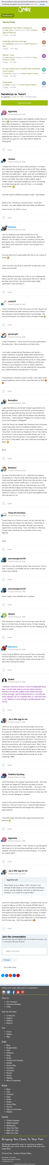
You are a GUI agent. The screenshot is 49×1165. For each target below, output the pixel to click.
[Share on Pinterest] (18, 975)
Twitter (8, 992)
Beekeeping (11, 1125)
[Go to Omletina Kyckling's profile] (4, 775)
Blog (8, 1036)
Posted (16, 114)
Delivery (10, 1020)
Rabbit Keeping (12, 1123)
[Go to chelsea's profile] (4, 160)
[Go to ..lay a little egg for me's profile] (4, 720)
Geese (9, 1102)
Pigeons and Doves (14, 1109)
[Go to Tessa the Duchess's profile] (4, 514)
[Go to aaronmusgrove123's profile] (4, 560)
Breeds (4, 1085)
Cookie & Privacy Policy (22, 1153)
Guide (4, 1041)
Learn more (33, 4)
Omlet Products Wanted (28, 85)
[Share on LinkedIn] (14, 975)
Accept (42, 4)
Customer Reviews (14, 1004)
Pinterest (23, 992)
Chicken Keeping (13, 1120)
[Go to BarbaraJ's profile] (4, 469)
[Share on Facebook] (6, 975)
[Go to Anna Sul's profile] (44, 70)
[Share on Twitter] (3, 975)
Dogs (8, 1055)
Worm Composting (14, 1080)
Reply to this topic (24, 103)
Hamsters (10, 1068)
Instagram (4, 992)
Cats (8, 1050)
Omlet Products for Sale (29, 73)
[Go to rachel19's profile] (4, 302)
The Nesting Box (31, 97)
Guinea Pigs (11, 1065)
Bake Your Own (12, 1133)
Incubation (10, 1070)
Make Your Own (13, 1130)
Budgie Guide (12, 1048)
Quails (9, 1075)
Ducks (9, 1058)
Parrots (9, 1073)
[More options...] (44, 112)
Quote (9, 150)
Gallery (9, 1034)
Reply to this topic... (13, 951)
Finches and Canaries (15, 1060)
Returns (9, 1023)
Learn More (6, 1149)
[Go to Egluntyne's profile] (4, 648)
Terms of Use (7, 1153)
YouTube (18, 992)
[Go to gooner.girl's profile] (4, 335)
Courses (5, 1116)
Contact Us (11, 1015)
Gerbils (9, 1063)
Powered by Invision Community (24, 1164)
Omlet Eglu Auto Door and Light (14, 41)
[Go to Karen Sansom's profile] (44, 56)
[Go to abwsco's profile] (4, 615)
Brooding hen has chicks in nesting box (17, 28)
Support (9, 1018)
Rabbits (9, 1078)
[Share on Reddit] (10, 975)
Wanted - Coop (8, 55)
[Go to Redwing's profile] (4, 228)
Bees (8, 1045)
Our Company (12, 1001)
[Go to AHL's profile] (44, 42)
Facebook (13, 992)
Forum (9, 1031)
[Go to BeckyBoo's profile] (4, 401)
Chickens (10, 1053)
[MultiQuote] (3, 149)
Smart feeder (7, 82)
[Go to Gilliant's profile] (44, 83)
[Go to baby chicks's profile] (44, 29)
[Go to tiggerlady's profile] (4, 112)
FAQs (9, 1007)
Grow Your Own (12, 1128)
